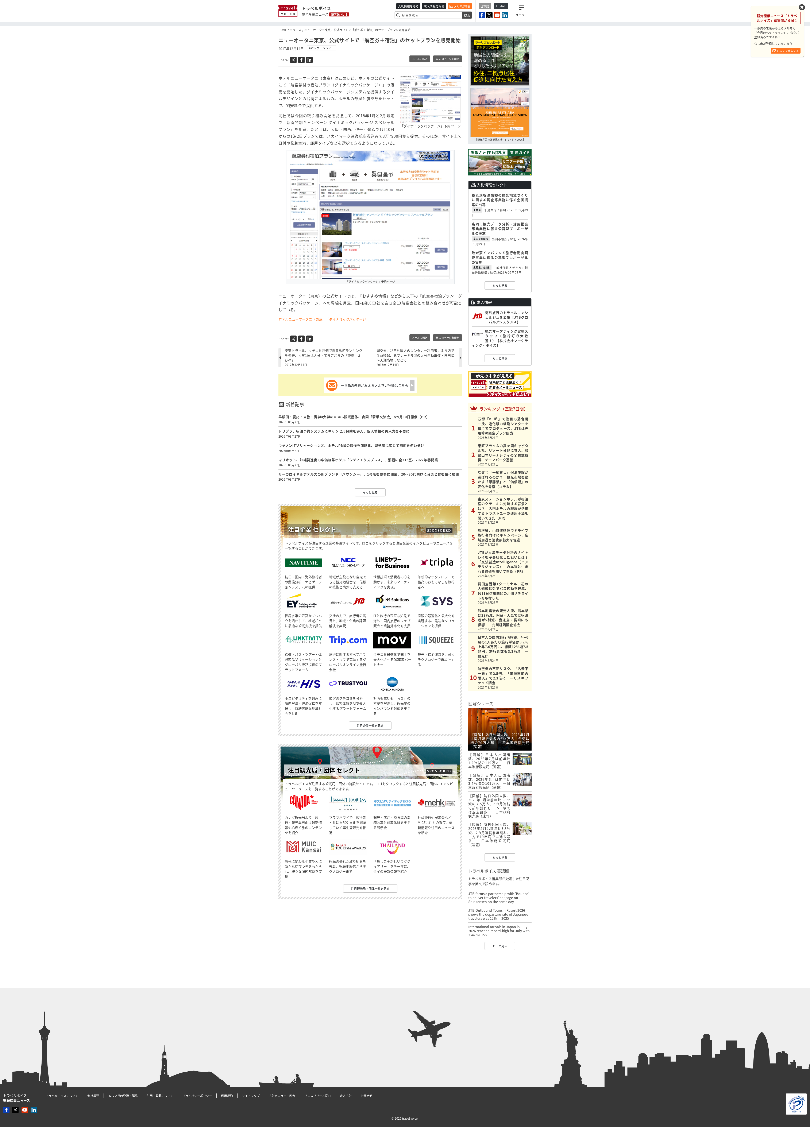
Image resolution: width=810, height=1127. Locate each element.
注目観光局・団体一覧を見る (370, 888)
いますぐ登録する (787, 51)
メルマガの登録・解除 (123, 1095)
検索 (467, 15)
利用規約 (227, 1095)
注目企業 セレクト (312, 529)
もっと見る (370, 492)
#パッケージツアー (321, 48)
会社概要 (93, 1095)
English (501, 6)
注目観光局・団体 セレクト (324, 770)
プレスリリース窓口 (317, 1095)
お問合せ (367, 1095)
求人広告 (346, 1095)
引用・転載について (160, 1095)
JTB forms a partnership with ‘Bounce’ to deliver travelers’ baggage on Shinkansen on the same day (498, 897)
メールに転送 (419, 59)
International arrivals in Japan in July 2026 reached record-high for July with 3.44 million (499, 930)
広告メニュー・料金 (282, 1095)
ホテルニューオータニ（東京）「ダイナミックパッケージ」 (323, 319)
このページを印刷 (448, 59)
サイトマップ (251, 1095)
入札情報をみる (408, 6)
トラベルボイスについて (62, 1095)
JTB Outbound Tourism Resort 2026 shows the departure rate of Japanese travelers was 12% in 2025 (498, 914)
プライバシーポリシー (197, 1095)
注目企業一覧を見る (370, 725)
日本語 (484, 6)
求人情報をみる (434, 6)
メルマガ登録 (461, 6)
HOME (282, 30)
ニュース (295, 30)
